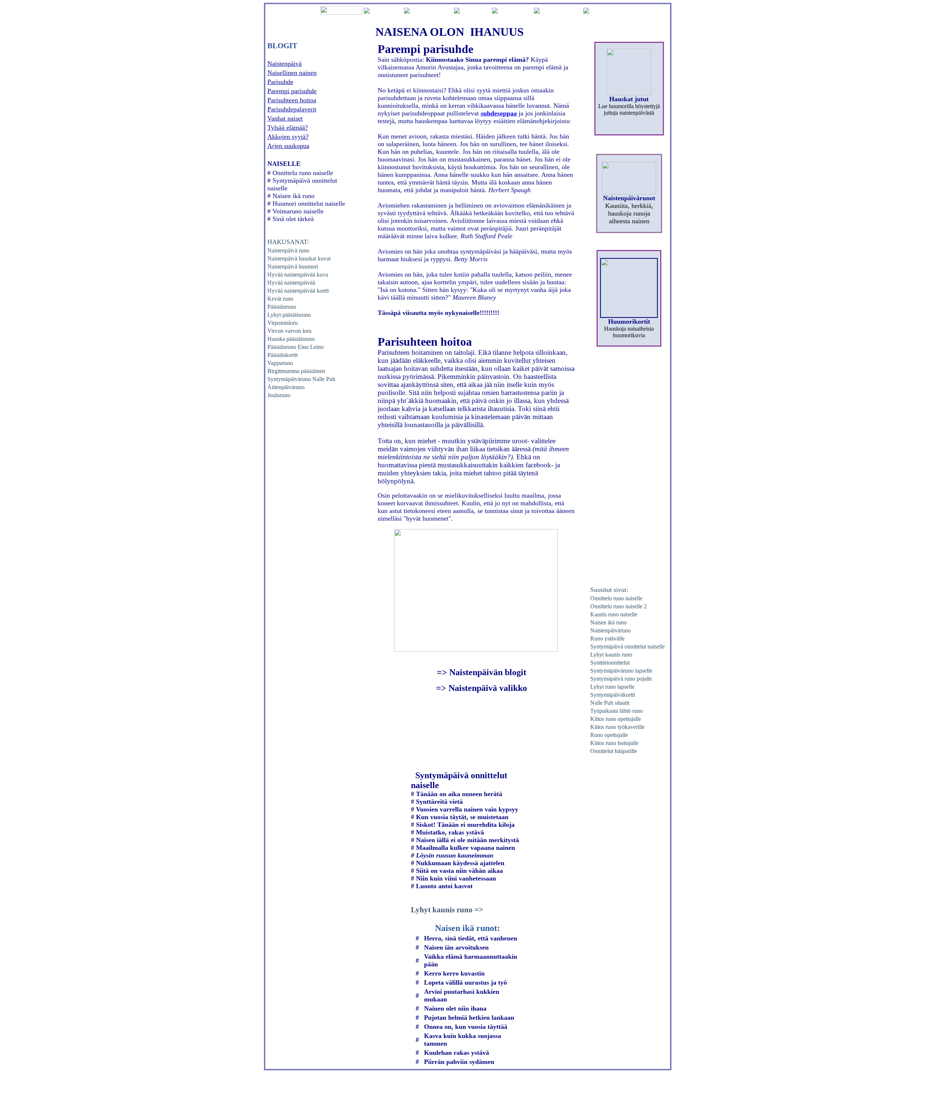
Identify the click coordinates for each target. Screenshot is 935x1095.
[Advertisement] (629, 469)
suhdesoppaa (499, 113)
